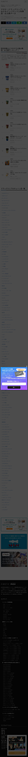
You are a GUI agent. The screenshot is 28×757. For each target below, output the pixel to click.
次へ (14, 387)
